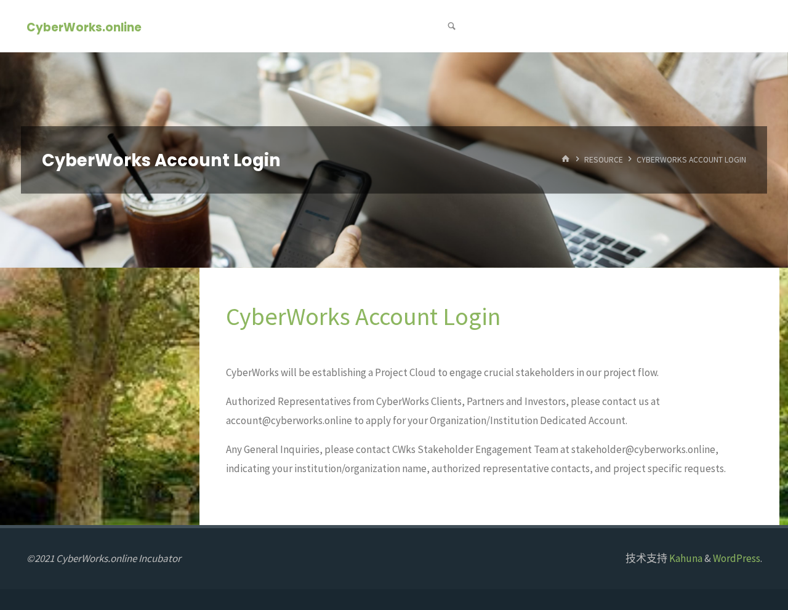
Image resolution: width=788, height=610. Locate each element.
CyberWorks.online (84, 26)
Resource (603, 160)
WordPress (736, 558)
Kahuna (684, 558)
